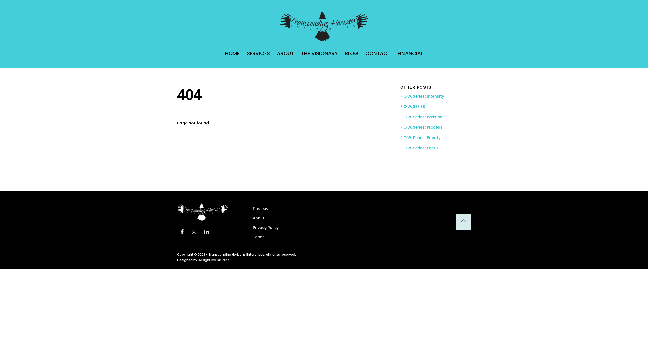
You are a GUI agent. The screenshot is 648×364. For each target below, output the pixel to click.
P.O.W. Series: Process (421, 127)
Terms (259, 236)
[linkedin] (206, 231)
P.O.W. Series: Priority (420, 137)
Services (258, 53)
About (285, 53)
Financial (410, 53)
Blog (351, 53)
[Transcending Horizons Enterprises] (324, 39)
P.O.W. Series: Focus (419, 148)
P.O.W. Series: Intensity (422, 96)
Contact (378, 53)
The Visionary (319, 53)
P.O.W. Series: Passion (421, 117)
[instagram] (194, 231)
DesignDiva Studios (213, 260)
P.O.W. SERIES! (413, 106)
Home (232, 53)
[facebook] (182, 231)
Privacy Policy (266, 227)
